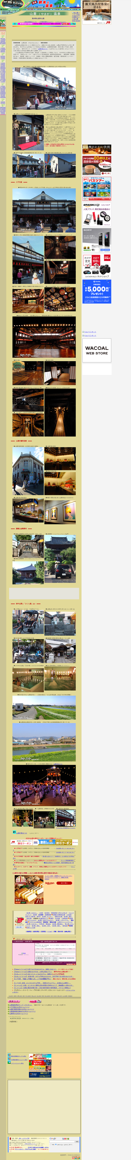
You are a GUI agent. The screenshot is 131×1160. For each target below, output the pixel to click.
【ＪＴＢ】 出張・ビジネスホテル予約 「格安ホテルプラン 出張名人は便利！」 (42, 983)
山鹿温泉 (3, 64)
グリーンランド (62, 913)
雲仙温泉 (3, 57)
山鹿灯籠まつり (42, 49)
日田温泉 (3, 86)
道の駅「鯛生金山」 (58, 924)
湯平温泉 (3, 94)
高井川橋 (29, 918)
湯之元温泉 (3, 111)
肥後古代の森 (58, 916)
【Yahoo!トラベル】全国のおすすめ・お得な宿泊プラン (33, 971)
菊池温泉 (3, 66)
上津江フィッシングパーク (65, 922)
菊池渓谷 (45, 922)
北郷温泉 (3, 101)
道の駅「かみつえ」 (32, 924)
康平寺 (39, 916)
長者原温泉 (3, 92)
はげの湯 (3, 73)
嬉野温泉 (3, 51)
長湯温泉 (3, 96)
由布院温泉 (3, 93)
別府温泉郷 (3, 97)
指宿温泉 (3, 112)
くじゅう (49, 931)
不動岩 (71, 918)
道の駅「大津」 (46, 925)
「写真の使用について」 (30, 1143)
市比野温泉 (3, 109)
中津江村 (41, 924)
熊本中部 (60, 931)
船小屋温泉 (3, 43)
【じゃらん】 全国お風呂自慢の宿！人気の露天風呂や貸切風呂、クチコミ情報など (42, 988)
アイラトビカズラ (31, 920)
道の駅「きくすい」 (47, 916)
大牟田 (41, 913)
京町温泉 (3, 103)
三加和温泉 (65, 918)
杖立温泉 (3, 69)
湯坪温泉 (3, 89)
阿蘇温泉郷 (3, 68)
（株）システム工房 (23, 1138)
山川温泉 (3, 70)
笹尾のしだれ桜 (30, 927)
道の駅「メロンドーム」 (62, 920)
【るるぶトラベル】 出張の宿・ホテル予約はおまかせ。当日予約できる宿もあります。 (44, 976)
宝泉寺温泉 (3, 88)
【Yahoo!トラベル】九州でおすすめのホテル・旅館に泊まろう (35, 969)
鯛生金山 (48, 924)
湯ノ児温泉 (3, 80)
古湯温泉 (3, 48)
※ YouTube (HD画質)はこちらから (65, 828)
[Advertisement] (44, 32)
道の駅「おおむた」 (32, 913)
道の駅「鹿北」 (68, 916)
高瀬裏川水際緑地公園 (59, 914)
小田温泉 (3, 75)
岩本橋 (35, 914)
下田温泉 (3, 78)
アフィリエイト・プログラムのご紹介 (25, 1149)
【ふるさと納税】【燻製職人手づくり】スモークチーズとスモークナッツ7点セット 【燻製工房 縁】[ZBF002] (58, 877)
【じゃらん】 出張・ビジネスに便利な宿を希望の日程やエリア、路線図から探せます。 (44, 985)
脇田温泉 (3, 38)
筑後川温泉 (3, 42)
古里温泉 (3, 113)
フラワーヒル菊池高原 (35, 922)
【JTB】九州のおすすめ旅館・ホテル (38, 1147)
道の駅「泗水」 (56, 925)
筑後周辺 (29, 931)
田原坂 (71, 925)
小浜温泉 (3, 58)
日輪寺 (52, 918)
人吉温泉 (3, 81)
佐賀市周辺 (36, 931)
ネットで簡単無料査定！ (68, 860)
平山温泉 (3, 65)
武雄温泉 (3, 50)
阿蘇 (55, 931)
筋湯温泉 (3, 91)
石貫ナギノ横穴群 (30, 916)
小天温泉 (69, 914)
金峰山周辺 (67, 931)
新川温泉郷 (3, 108)
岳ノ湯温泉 (3, 71)
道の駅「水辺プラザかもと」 (46, 920)
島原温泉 (3, 56)
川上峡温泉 (3, 49)
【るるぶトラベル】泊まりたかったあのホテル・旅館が (39, 974)
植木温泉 (65, 925)
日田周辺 (43, 931)
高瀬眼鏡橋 (48, 914)
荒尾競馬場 (54, 913)
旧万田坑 (47, 913)
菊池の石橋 (53, 922)
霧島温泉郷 (3, 107)
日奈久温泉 (3, 79)
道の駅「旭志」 (36, 925)
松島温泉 (3, 76)
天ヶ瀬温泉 (3, 87)
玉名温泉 (3, 63)
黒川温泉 (3, 74)
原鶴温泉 (3, 41)
